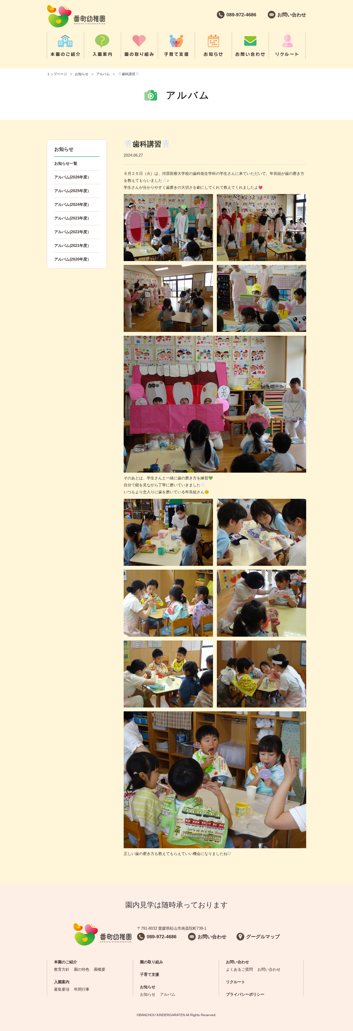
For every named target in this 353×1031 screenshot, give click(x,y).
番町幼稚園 (76, 16)
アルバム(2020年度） (72, 259)
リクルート (287, 45)
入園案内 (102, 45)
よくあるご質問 (239, 969)
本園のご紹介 (65, 45)
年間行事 (81, 989)
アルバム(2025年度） (72, 191)
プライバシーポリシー (245, 994)
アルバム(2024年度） (72, 204)
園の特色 (81, 969)
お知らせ (213, 45)
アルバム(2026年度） (72, 177)
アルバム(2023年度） (72, 218)
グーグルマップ (263, 936)
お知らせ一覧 (65, 163)
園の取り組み (139, 45)
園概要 (99, 969)
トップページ (57, 74)
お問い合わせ (250, 45)
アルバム (103, 74)
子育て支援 (176, 45)
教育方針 (61, 969)
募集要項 (61, 989)
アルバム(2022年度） (72, 232)
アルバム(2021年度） (72, 246)
